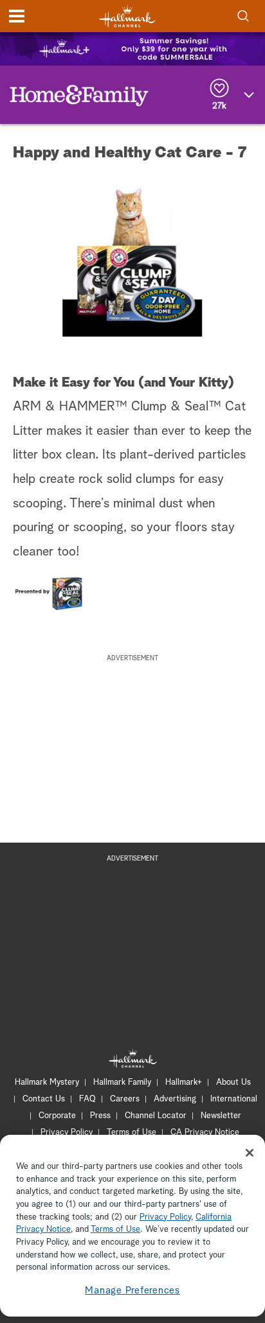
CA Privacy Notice (204, 1132)
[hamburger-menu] (16, 16)
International (233, 1099)
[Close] (249, 1153)
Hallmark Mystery (47, 1082)
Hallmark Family (122, 1082)
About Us (233, 1082)
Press (100, 1116)
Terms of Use (131, 1132)
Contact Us (44, 1099)
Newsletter (221, 1116)
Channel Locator (156, 1116)
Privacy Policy (67, 1132)
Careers (125, 1099)
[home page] (127, 16)
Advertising (175, 1099)
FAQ (87, 1099)
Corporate (57, 1116)
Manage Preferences (132, 1290)
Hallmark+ (183, 1082)
